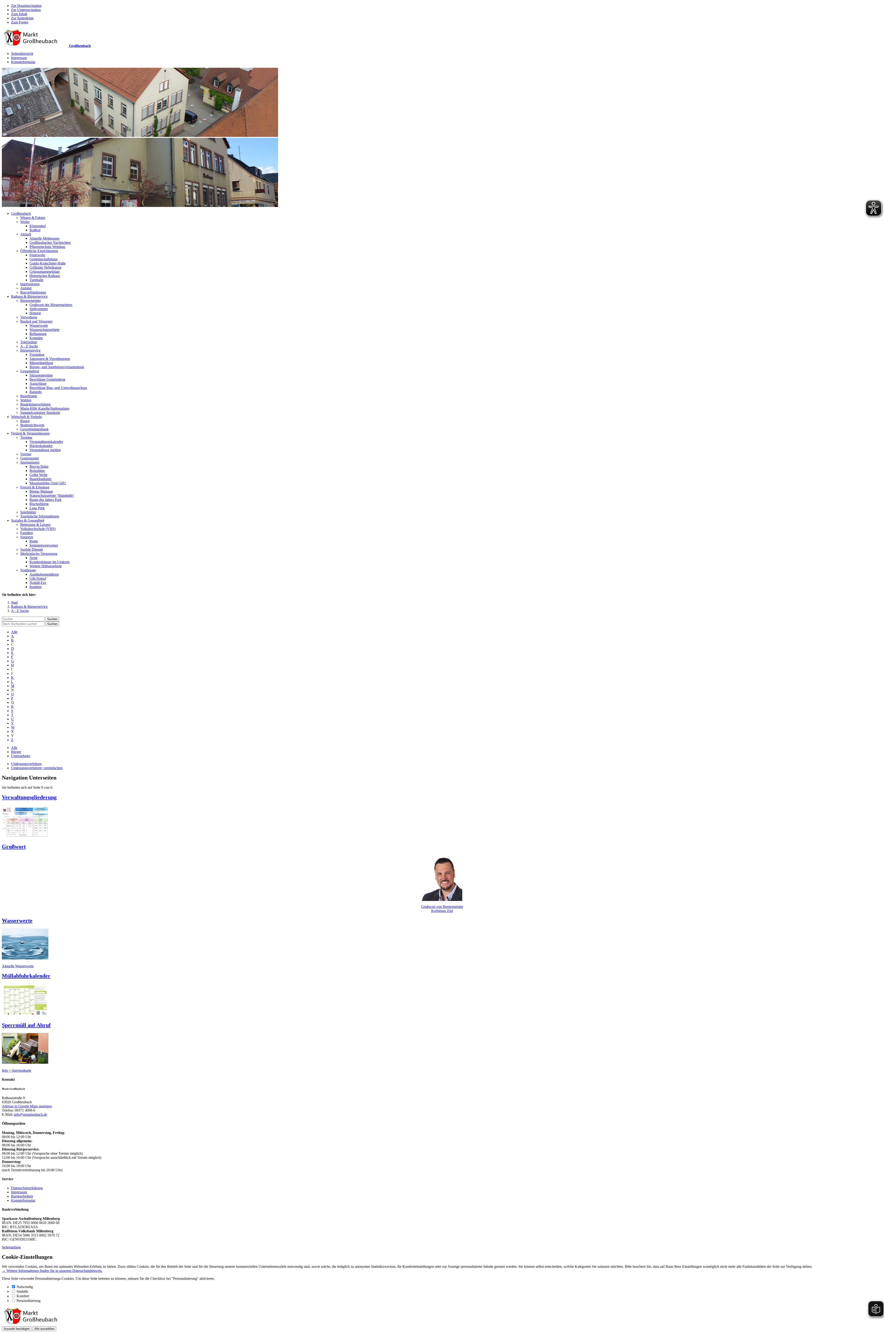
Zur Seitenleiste (22, 18)
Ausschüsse (38, 383)
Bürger (16, 752)
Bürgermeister (30, 301)
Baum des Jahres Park (45, 500)
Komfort (23, 1296)
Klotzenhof (37, 226)
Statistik (22, 1291)
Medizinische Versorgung (38, 554)
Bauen (25, 421)
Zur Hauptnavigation (26, 6)
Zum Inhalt (19, 14)
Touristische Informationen (39, 516)
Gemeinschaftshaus (43, 259)
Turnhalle (36, 280)
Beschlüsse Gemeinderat (47, 379)
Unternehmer (20, 756)
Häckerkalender (40, 446)
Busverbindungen (33, 292)
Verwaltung (28, 317)
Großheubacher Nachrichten (50, 242)
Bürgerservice (30, 350)
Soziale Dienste (31, 549)
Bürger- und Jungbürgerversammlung (56, 367)
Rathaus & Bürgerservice (29, 296)
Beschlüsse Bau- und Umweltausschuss (58, 388)
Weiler (25, 222)
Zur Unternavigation (26, 10)
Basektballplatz (40, 479)
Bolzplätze (37, 471)
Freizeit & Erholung (34, 487)
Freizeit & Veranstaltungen (30, 433)
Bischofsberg (39, 504)
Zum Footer (19, 22)
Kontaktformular (23, 62)
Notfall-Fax (37, 583)
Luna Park (37, 508)
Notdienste (28, 570)
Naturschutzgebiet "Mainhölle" (52, 495)
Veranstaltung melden (45, 450)
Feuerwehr (37, 255)
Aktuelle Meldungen (44, 238)
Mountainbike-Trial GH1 (47, 483)
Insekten (35, 587)
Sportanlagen (29, 462)
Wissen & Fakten (32, 218)
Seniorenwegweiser (43, 545)
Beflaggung (38, 334)
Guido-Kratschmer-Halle (47, 263)
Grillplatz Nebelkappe (45, 267)
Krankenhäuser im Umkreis (49, 562)
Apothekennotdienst (44, 574)
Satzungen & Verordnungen (49, 359)
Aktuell (25, 234)
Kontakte (36, 338)
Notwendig (25, 1287)
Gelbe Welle (38, 475)
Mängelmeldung (41, 363)
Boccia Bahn (38, 466)
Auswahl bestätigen (17, 1328)
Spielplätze (28, 512)
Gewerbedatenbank (34, 429)
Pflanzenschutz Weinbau (47, 247)
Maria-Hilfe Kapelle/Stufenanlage (44, 408)
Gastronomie (29, 458)
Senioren (26, 537)
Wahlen (25, 400)
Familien (26, 533)
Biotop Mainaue (41, 491)
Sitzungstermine (41, 375)
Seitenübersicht (22, 54)
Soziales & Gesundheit (27, 520)
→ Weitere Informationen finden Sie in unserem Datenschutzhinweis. (52, 1271)
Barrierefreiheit (22, 1196)
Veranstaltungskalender (46, 442)
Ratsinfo (35, 392)
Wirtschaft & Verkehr (26, 417)
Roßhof (35, 230)
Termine (26, 437)
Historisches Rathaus (44, 276)
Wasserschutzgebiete (44, 330)
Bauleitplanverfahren (35, 404)
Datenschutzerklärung (27, 1188)
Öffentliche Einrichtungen (39, 251)
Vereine (25, 454)
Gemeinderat (29, 371)
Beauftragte (28, 396)
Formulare (36, 354)
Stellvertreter (38, 309)
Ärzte (33, 558)
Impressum (19, 58)
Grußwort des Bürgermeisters (50, 305)
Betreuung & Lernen (35, 525)
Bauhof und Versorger (36, 321)
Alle (14, 632)
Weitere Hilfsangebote (45, 566)
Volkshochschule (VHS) (38, 529)
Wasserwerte (38, 325)
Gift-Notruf (37, 578)
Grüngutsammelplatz (44, 272)
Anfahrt (26, 288)
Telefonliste (28, 342)
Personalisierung (29, 1301)
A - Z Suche (29, 346)
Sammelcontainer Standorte (40, 413)
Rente (33, 541)
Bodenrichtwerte (32, 425)
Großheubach (21, 213)
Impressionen (30, 284)
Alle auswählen (44, 1328)
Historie (35, 313)
